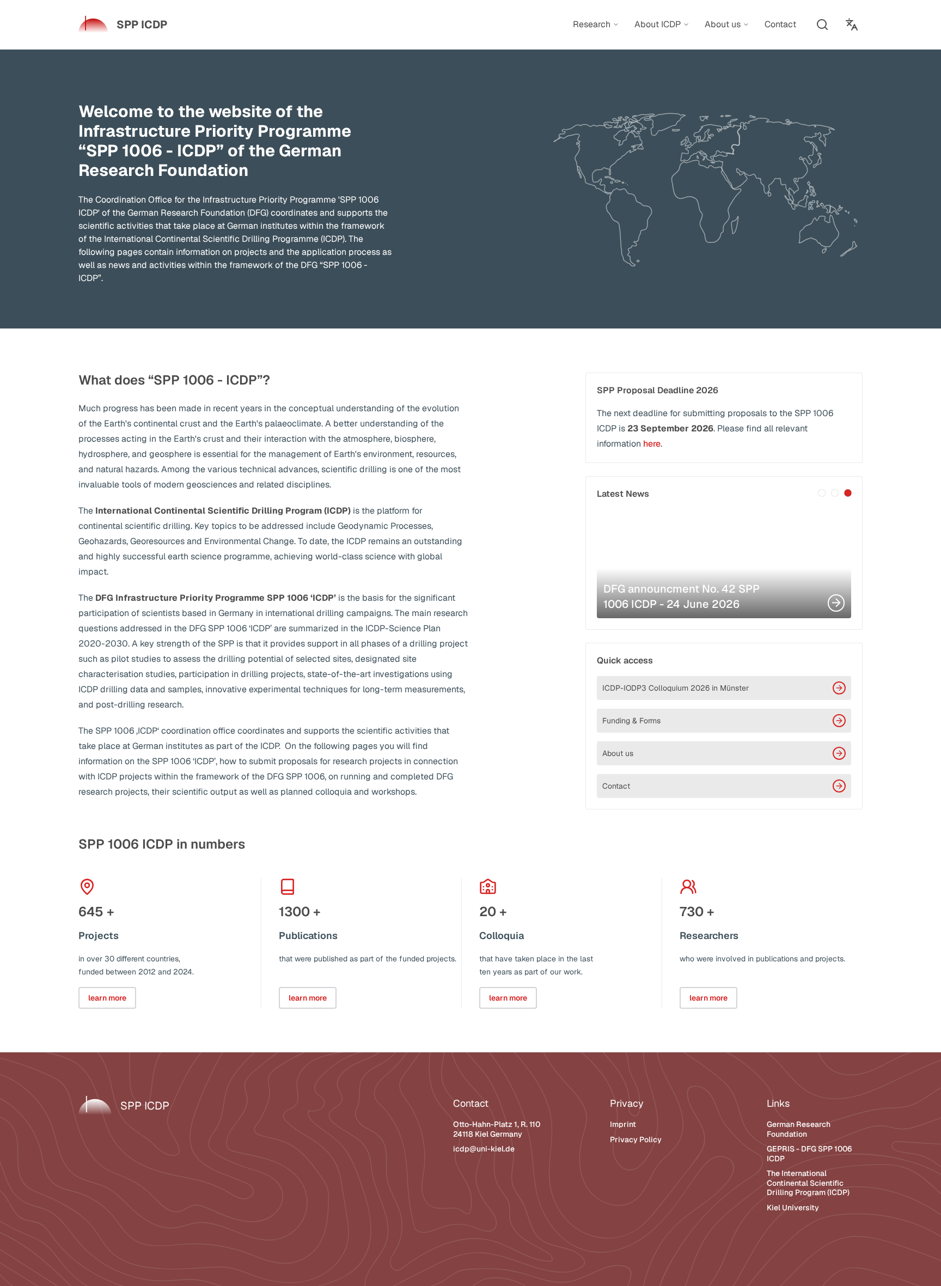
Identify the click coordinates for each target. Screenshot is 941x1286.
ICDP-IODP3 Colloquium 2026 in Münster (675, 688)
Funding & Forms (631, 721)
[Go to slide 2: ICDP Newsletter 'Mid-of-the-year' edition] (834, 492)
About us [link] (723, 24)
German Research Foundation (798, 1129)
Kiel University (793, 1207)
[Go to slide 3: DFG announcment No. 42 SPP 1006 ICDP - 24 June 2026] (847, 492)
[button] (822, 24)
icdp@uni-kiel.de (484, 1149)
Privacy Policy (636, 1139)
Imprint (623, 1124)
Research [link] (591, 24)
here (652, 443)
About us (617, 753)
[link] (122, 24)
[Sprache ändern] (852, 24)
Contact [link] (780, 24)
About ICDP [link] (657, 24)
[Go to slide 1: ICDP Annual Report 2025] (821, 492)
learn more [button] (107, 998)
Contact (616, 786)
